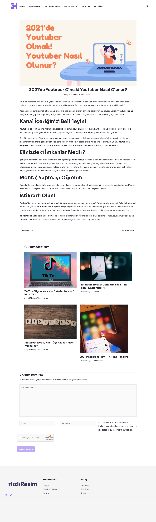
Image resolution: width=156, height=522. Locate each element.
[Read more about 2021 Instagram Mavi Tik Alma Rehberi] (104, 328)
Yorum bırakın (85, 94)
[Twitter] (11, 495)
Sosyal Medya (70, 6)
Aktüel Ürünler (52, 6)
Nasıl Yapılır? (35, 6)
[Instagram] (6, 495)
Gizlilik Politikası (50, 489)
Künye (46, 493)
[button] (147, 6)
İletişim (46, 485)
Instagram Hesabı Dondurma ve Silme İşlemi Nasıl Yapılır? (103, 286)
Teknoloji (85, 6)
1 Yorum (96, 291)
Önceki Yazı (26, 230)
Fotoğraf (98, 6)
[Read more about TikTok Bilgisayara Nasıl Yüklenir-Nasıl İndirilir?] (50, 270)
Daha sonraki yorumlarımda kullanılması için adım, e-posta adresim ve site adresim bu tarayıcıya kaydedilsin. (117, 426)
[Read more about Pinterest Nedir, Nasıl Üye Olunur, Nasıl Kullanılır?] (50, 321)
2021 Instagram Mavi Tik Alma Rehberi (104, 356)
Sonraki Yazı (129, 230)
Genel (22, 6)
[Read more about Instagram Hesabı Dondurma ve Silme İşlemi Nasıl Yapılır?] (106, 266)
